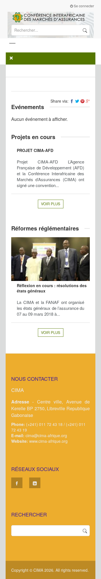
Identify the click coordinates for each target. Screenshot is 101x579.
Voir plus (50, 203)
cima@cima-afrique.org (46, 435)
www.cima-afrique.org (48, 441)
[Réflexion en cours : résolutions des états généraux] (50, 259)
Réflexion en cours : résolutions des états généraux (52, 288)
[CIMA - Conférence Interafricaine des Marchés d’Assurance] (50, 17)
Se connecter (83, 5)
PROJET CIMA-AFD (35, 150)
